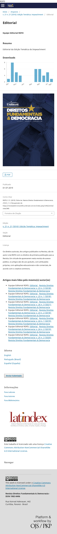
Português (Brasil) (12, 359)
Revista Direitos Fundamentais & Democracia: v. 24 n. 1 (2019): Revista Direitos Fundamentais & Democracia (31, 321)
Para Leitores (9, 392)
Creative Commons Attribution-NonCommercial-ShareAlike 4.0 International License (28, 447)
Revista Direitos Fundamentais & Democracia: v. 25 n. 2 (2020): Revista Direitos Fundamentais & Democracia (31, 338)
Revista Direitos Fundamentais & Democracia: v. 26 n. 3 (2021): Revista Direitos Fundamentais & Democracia (31, 305)
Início (5, 12)
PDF (8, 174)
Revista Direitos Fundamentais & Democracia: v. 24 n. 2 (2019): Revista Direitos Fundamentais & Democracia (31, 329)
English (7, 355)
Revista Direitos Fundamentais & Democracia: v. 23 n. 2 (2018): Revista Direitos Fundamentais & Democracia (31, 313)
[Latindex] (28, 427)
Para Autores (9, 396)
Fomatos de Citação (13, 213)
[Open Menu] (3, 5)
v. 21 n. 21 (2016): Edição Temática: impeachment (23, 14)
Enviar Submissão (14, 375)
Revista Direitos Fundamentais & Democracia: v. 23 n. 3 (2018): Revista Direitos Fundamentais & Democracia (31, 288)
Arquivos (14, 12)
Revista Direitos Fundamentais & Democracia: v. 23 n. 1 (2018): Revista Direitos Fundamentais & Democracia (31, 296)
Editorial (34, 285)
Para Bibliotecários (11, 400)
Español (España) (12, 363)
